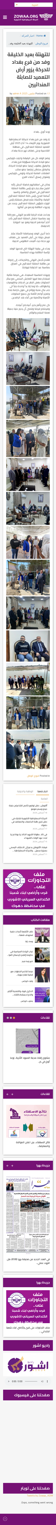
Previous (12, 1093)
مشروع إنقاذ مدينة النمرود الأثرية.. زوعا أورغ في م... (30, 1059)
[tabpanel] (28, 1048)
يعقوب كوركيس (27, 1001)
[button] (33, 4)
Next (7, 1093)
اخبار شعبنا (42, 791)
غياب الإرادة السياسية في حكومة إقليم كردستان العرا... (20, 953)
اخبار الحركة (28, 35)
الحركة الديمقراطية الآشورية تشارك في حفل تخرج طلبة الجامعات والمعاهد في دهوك (29, 821)
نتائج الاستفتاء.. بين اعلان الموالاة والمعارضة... (33, 1144)
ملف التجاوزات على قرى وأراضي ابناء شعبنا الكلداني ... (28, 1329)
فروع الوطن (41, 43)
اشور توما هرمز (27, 961)
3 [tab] (7, 1017)
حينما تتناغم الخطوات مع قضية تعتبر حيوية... (22, 973)
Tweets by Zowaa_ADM (40, 1495)
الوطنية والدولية (25, 791)
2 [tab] (10, 1017)
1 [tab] (14, 1017)
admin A (17, 93)
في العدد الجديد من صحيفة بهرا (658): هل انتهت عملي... (28, 1261)
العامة (44, 798)
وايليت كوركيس (27, 981)
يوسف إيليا (29, 941)
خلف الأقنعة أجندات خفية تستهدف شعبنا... (21, 933)
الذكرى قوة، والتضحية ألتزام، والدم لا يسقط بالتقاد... (20, 993)
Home (39, 35)
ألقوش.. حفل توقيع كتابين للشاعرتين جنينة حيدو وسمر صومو (28, 807)
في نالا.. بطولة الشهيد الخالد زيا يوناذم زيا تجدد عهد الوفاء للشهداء (28, 836)
